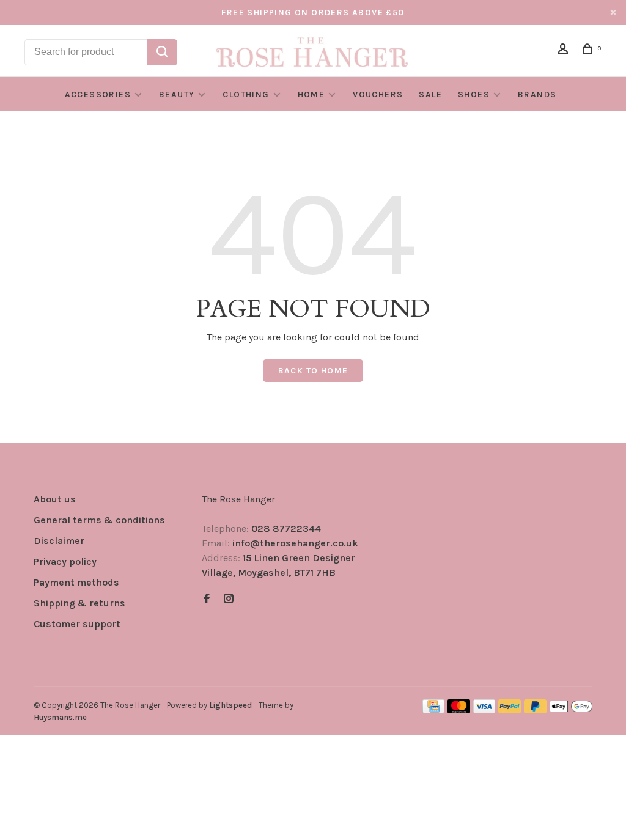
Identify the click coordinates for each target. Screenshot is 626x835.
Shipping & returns (79, 603)
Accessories (98, 94)
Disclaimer (59, 540)
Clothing (246, 94)
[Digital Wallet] (571, 710)
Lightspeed (230, 705)
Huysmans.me (60, 717)
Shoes (474, 94)
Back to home (313, 371)
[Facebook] (207, 599)
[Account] (565, 51)
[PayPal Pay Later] (535, 710)
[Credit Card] (433, 710)
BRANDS (537, 94)
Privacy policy (65, 561)
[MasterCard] (458, 710)
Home (311, 94)
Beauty (176, 94)
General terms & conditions (99, 520)
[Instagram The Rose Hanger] (229, 599)
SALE (430, 94)
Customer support (77, 624)
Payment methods (76, 582)
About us (55, 499)
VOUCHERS (378, 94)
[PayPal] (509, 710)
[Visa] (484, 710)
